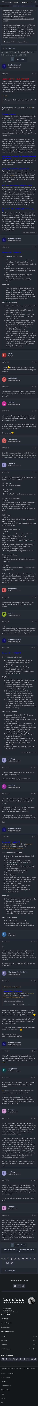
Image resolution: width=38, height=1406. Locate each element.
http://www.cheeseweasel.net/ (12, 848)
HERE (12, 175)
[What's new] (31, 2)
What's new (5, 1314)
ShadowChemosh (8, 55)
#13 (35, 837)
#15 (35, 980)
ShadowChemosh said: (11, 987)
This (3, 1091)
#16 (35, 1051)
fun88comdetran (32, 1349)
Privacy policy (5, 1390)
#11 (35, 767)
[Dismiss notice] (34, 10)
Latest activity (5, 1327)
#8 (35, 597)
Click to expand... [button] (19, 1004)
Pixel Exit (10, 1373)
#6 (35, 448)
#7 (35, 472)
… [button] (15, 59)
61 (18, 59)
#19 (35, 1180)
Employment (7, 1308)
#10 (35, 648)
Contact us (4, 1381)
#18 (35, 1118)
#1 (35, 73)
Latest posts (5, 1319)
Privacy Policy (7, 1310)
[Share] (32, 73)
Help (2, 1394)
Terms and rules (6, 1386)
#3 (35, 362)
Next (22, 59)
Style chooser (6, 1377)
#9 (35, 621)
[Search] (35, 2)
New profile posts (6, 1323)
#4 (35, 387)
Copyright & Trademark (10, 1312)
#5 (35, 411)
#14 (35, 941)
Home (3, 1398)
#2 (35, 247)
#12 (35, 794)
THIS (30, 108)
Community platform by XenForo (18, 1369)
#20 (35, 1215)
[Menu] (2, 2)
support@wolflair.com (16, 38)
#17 (35, 1077)
